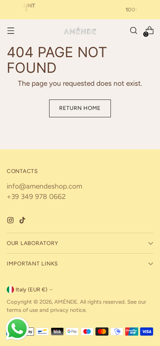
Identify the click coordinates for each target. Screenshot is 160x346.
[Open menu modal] (10, 30)
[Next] (134, 9)
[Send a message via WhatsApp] (17, 328)
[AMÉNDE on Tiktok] (23, 221)
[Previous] (26, 9)
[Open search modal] (133, 30)
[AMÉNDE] (80, 30)
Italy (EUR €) (31, 289)
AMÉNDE (65, 301)
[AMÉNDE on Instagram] (11, 221)
